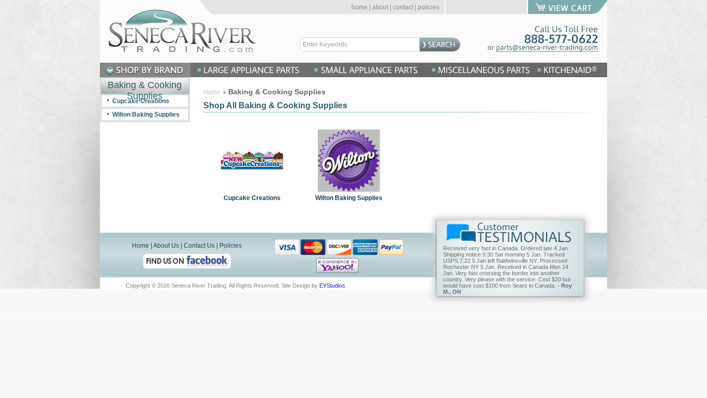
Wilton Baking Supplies (348, 198)
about (380, 7)
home (359, 7)
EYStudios (332, 285)
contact (403, 7)
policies (428, 7)
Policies (230, 245)
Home (211, 92)
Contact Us (199, 245)
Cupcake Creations (252, 198)
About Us (166, 245)
